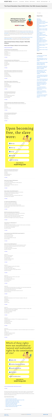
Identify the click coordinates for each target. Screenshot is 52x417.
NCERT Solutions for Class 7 (41, 21)
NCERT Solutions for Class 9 (41, 39)
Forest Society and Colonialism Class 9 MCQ (12, 402)
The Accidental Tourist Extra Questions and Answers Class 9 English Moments (42, 88)
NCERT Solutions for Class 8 (41, 34)
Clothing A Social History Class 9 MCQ (11, 406)
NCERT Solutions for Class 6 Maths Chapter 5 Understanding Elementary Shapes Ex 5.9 (42, 63)
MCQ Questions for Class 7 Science (42, 44)
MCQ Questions (9, 409)
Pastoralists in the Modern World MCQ (11, 403)
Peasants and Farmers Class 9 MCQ (11, 404)
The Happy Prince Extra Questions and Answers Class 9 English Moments (42, 95)
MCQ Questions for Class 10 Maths (42, 25)
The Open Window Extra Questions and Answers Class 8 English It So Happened (42, 76)
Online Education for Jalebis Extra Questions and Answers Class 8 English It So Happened (42, 67)
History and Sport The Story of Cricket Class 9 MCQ (13, 405)
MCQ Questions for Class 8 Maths (42, 40)
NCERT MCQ (29, 414)
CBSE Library (6, 414)
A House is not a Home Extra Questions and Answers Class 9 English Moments (42, 92)
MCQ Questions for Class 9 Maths (42, 28)
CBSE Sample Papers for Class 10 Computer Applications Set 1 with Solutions (42, 59)
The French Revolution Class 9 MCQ (11, 398)
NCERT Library (6, 415)
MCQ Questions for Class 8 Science (42, 22)
